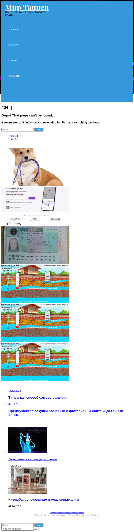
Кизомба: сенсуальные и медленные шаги (43, 499)
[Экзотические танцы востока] (70, 440)
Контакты (14, 75)
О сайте (13, 44)
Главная (13, 29)
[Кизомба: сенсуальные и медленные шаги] (70, 480)
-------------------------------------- (67, 512)
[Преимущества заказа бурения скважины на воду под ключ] (67, 323)
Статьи (12, 60)
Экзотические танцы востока (32, 459)
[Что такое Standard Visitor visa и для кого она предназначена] (67, 245)
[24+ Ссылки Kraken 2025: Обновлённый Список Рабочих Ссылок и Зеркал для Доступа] (67, 206)
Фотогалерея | (59, 515)
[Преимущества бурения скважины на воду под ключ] (67, 284)
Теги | (72, 515)
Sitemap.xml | (83, 515)
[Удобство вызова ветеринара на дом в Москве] (67, 167)
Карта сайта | (43, 515)
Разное (95, 515)
